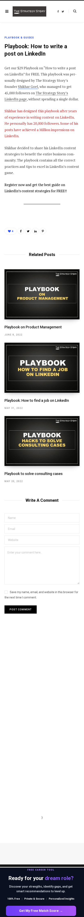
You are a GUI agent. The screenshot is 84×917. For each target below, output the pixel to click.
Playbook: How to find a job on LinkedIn (36, 400)
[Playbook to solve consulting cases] (42, 441)
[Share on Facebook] (21, 231)
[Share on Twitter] (28, 231)
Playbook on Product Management (33, 327)
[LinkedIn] (35, 231)
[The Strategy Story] (29, 11)
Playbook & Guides (19, 37)
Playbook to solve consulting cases (33, 473)
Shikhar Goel (28, 86)
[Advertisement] (42, 679)
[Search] (72, 11)
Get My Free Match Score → (41, 911)
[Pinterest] (43, 231)
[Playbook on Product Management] (42, 294)
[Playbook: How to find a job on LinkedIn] (42, 368)
